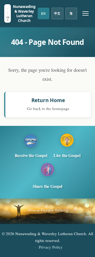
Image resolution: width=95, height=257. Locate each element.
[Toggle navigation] (85, 13)
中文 (57, 13)
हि (71, 13)
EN (43, 13)
